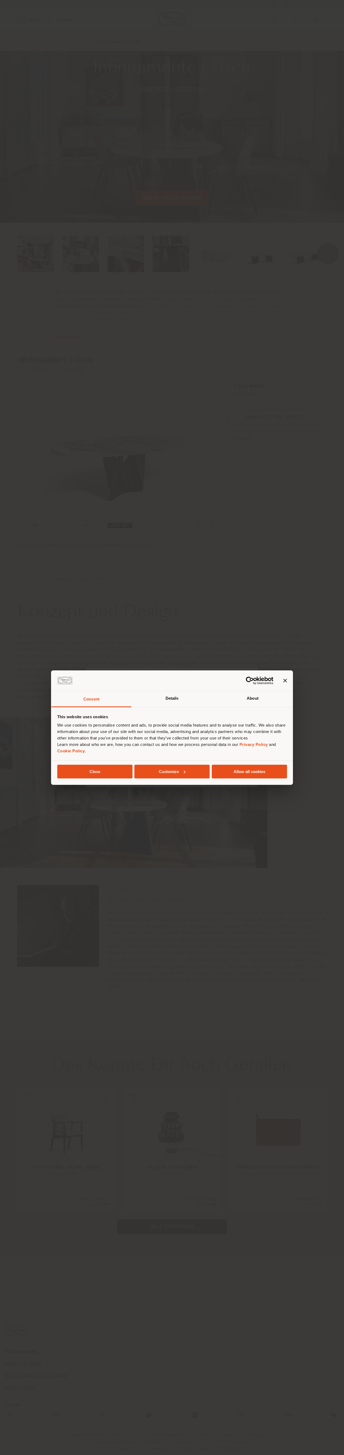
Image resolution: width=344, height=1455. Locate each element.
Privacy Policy (253, 744)
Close (94, 771)
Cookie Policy (71, 751)
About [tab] (253, 698)
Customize (169, 771)
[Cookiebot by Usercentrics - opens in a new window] (249, 681)
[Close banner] (285, 680)
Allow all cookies (249, 771)
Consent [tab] (91, 699)
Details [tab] (172, 698)
